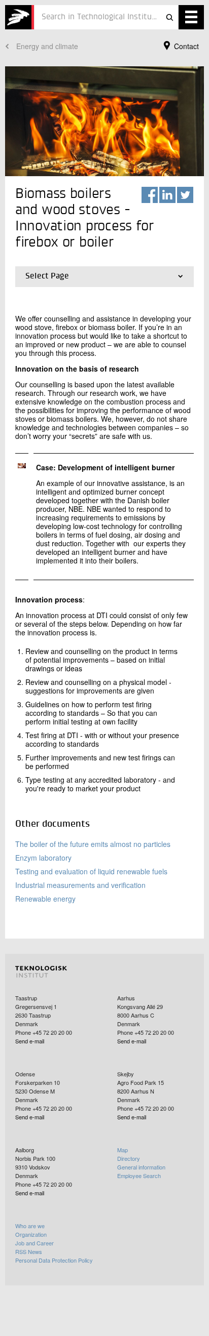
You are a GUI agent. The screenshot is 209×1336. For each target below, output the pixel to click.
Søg (169, 17)
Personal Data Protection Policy (54, 1260)
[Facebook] (150, 195)
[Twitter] (185, 195)
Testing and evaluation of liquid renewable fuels (91, 871)
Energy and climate (47, 46)
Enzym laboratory (43, 858)
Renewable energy (45, 899)
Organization (31, 1234)
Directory (128, 1158)
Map (122, 1150)
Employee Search (139, 1175)
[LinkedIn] (167, 195)
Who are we (30, 1226)
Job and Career (34, 1243)
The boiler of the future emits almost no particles (92, 844)
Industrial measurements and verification (80, 885)
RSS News (28, 1251)
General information (141, 1167)
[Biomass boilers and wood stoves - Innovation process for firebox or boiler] (19, 17)
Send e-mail (29, 1041)
